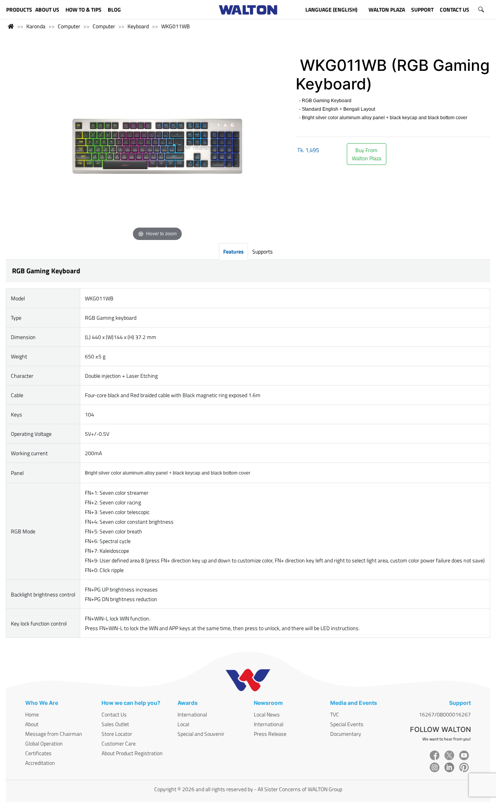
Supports (262, 251)
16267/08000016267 (445, 714)
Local (183, 724)
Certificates (38, 753)
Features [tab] (233, 251)
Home (32, 714)
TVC (334, 714)
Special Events (346, 724)
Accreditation (40, 763)
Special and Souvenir (200, 734)
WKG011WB (175, 26)
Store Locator (117, 734)
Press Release (270, 734)
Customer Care (119, 743)
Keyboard (138, 26)
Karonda (35, 26)
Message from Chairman (53, 734)
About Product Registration (132, 753)
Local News (267, 714)
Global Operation (44, 743)
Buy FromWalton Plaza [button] (366, 154)
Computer (69, 26)
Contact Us (114, 714)
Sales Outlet (115, 724)
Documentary (345, 734)
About (31, 724)
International (192, 714)
